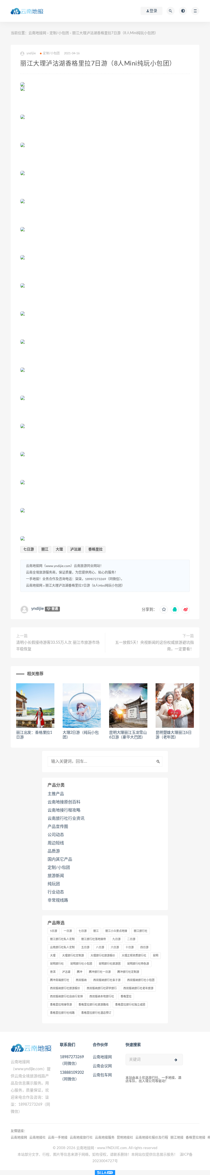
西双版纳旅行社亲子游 (107, 980)
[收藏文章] (164, 610)
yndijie (37, 608)
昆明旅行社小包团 (81, 963)
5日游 (53, 931)
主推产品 (56, 794)
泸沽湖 (75, 549)
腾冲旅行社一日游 (100, 972)
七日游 (28, 549)
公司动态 (56, 835)
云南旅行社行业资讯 (66, 818)
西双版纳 (81, 980)
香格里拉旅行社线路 (62, 1013)
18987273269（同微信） (72, 1060)
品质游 (54, 851)
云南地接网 (37, 33)
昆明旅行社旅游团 (110, 963)
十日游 (130, 947)
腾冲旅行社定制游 (128, 972)
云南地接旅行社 (81, 1137)
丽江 (44, 549)
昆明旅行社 (57, 963)
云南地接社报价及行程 (151, 1137)
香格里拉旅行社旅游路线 (93, 1004)
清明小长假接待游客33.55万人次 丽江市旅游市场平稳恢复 (58, 646)
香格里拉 (95, 549)
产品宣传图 (58, 827)
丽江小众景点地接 (116, 931)
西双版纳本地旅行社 (101, 996)
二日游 (131, 939)
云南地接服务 (105, 1137)
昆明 (155, 955)
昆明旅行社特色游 (138, 963)
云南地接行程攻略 (64, 810)
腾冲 (79, 972)
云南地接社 (37, 1137)
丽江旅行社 (140, 931)
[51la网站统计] (105, 1172)
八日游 (100, 947)
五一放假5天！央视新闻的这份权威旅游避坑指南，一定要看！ (154, 646)
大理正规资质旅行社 (134, 955)
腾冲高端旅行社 (59, 980)
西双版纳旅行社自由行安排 (66, 996)
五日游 (85, 947)
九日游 (116, 939)
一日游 (68, 931)
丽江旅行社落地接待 (93, 939)
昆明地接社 (125, 1137)
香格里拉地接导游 (61, 1004)
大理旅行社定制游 (73, 955)
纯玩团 (54, 884)
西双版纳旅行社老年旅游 (138, 988)
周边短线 (56, 843)
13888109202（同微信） (72, 1076)
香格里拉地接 (195, 1137)
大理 (59, 549)
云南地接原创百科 (64, 802)
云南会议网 (102, 1066)
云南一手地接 (58, 1137)
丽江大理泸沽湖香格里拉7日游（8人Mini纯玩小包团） (85, 585)
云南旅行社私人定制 (62, 947)
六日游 (115, 947)
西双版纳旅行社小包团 (140, 980)
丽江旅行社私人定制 (62, 939)
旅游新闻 (56, 876)
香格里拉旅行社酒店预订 (96, 1013)
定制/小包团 (59, 33)
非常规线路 (58, 900)
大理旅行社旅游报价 (103, 955)
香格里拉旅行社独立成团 (130, 1004)
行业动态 (56, 892)
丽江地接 (176, 1137)
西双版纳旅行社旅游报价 (65, 988)
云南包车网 (102, 1075)
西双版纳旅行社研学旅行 (102, 988)
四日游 (144, 947)
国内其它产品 (60, 859)
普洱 (53, 972)
